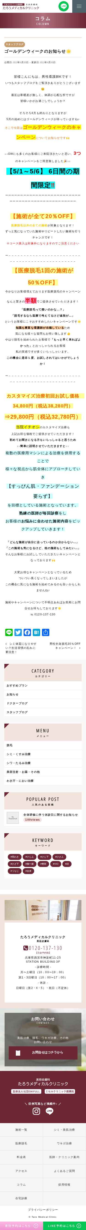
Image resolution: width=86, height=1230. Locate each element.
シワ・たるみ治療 (19, 763)
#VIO (55, 864)
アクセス (21, 1171)
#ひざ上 (59, 857)
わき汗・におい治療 (20, 780)
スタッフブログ (17, 712)
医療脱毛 (21, 1143)
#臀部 (43, 864)
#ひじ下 (44, 857)
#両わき (15, 857)
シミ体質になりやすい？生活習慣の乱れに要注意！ (21, 648)
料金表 (21, 1157)
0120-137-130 (46, 948)
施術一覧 (21, 1129)
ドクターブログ (17, 703)
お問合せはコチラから (47, 1052)
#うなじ (15, 871)
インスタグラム (36, 1111)
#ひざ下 (15, 864)
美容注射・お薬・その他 (23, 772)
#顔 (67, 864)
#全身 (28, 871)
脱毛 (10, 745)
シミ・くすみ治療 (19, 754)
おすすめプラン (17, 685)
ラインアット (49, 1111)
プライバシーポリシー (43, 1209)
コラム (21, 1184)
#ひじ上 (29, 857)
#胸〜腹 (29, 864)
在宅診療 (21, 1198)
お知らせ (13, 694)
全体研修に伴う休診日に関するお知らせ (50, 817)
